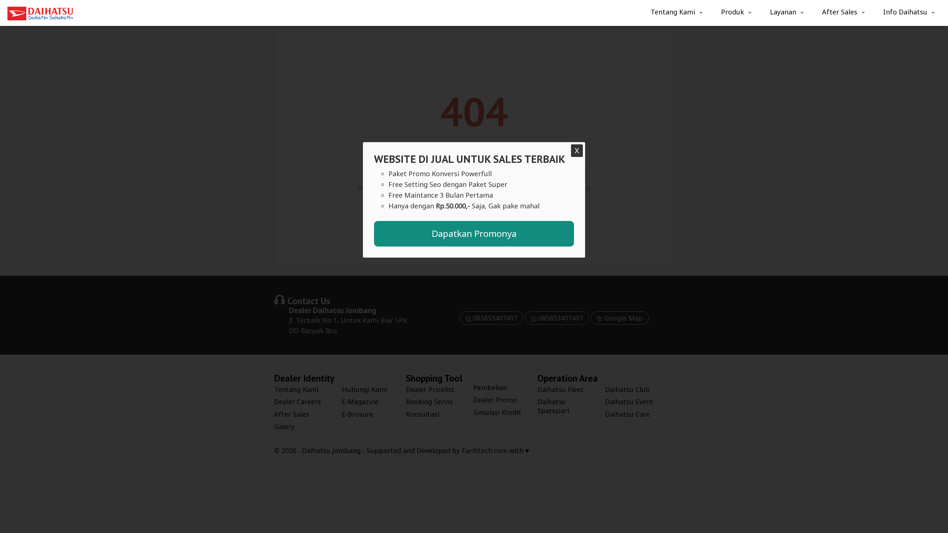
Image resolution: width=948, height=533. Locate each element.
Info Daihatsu (905, 11)
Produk (732, 11)
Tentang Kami (673, 11)
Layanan (783, 11)
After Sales (839, 11)
